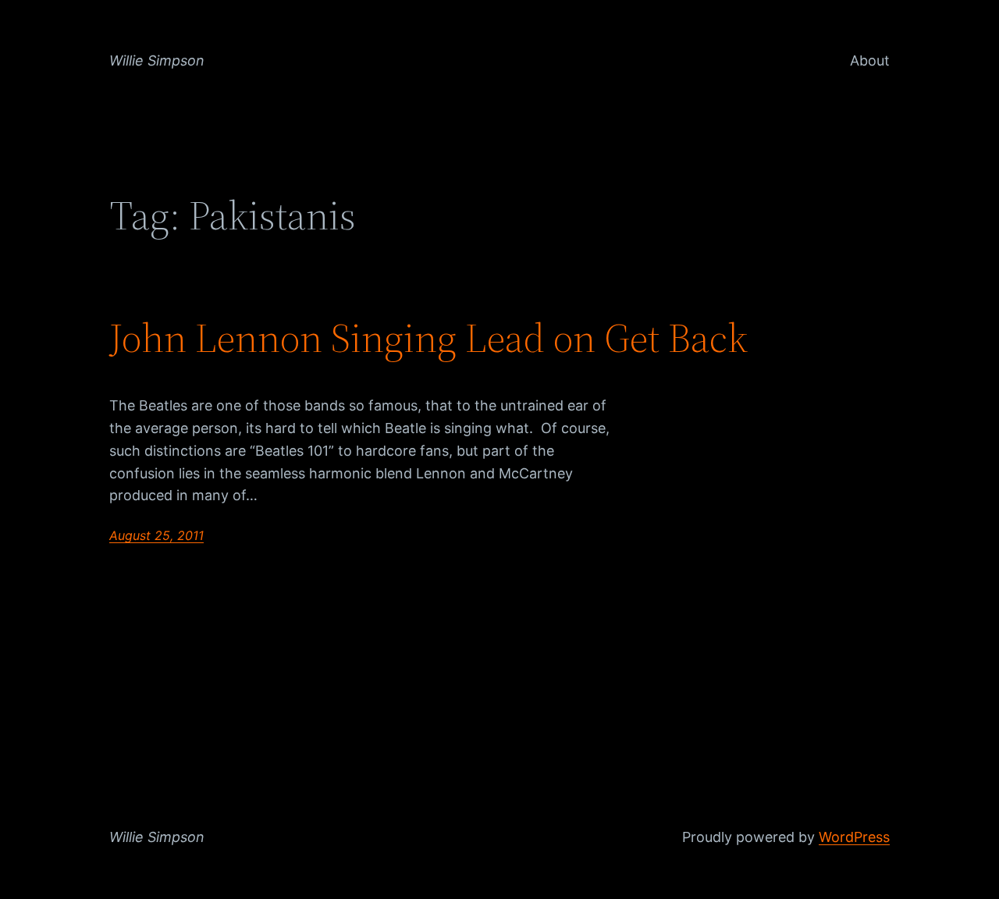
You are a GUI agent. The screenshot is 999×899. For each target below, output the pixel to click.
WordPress (854, 837)
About (870, 60)
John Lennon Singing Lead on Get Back (428, 337)
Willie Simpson (156, 60)
